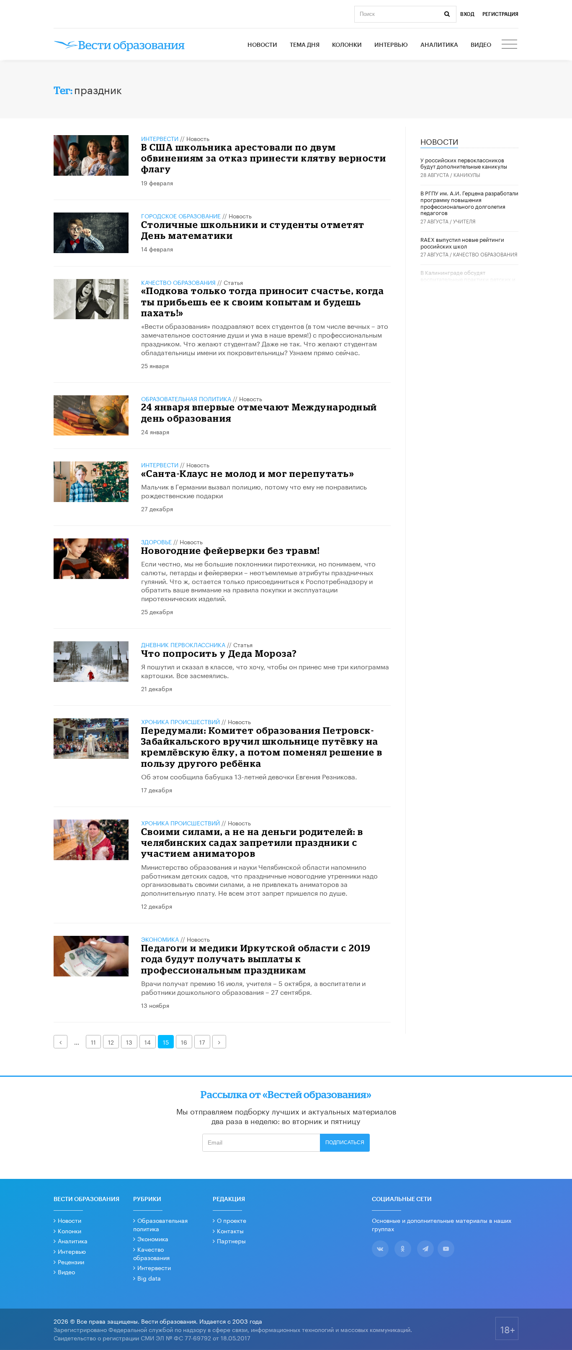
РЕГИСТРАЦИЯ (500, 14)
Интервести (154, 1267)
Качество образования (178, 282)
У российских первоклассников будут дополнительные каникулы (463, 162)
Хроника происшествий (180, 721)
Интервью (391, 45)
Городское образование (181, 215)
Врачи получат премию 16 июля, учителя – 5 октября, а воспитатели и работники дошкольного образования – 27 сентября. (253, 986)
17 (202, 1041)
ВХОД (467, 14)
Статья (233, 282)
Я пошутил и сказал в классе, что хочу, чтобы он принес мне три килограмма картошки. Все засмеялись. (265, 670)
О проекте (231, 1219)
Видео (481, 45)
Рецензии (71, 1261)
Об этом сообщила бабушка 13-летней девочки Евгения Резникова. (249, 776)
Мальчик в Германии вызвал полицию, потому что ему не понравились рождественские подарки (254, 490)
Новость (197, 138)
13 (129, 1041)
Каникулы (466, 174)
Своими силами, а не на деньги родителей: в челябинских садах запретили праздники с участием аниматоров (252, 842)
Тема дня (304, 45)
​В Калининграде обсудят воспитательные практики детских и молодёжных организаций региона (467, 278)
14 (147, 1041)
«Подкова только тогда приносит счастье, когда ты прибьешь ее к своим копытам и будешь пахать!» (262, 301)
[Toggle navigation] (510, 45)
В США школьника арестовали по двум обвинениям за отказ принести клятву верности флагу (263, 158)
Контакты (230, 1230)
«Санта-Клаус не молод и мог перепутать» (248, 473)
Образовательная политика (186, 398)
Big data (149, 1277)
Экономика (160, 938)
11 (93, 1041)
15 (166, 1041)
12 (111, 1041)
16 (184, 1041)
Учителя (464, 221)
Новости (262, 45)
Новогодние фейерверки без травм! (230, 550)
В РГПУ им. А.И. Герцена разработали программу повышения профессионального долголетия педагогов (469, 202)
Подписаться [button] (344, 1142)
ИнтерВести (159, 138)
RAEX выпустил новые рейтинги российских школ (462, 242)
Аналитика (439, 45)
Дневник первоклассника (183, 644)
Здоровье (156, 541)
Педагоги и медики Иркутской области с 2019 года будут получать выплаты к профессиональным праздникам (256, 959)
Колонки (347, 45)
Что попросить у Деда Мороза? (219, 653)
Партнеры (231, 1240)
